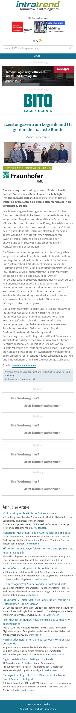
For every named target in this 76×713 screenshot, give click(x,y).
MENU (37, 56)
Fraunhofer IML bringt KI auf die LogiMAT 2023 (30, 568)
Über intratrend (34, 704)
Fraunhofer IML (27, 379)
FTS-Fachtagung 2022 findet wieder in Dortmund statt (34, 584)
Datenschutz (36, 709)
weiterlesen (40, 527)
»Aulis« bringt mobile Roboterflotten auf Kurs (29, 513)
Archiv (47, 704)
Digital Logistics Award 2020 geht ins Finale (28, 659)
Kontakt (24, 709)
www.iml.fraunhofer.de (24, 365)
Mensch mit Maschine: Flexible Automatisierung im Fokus (36, 532)
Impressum (51, 709)
